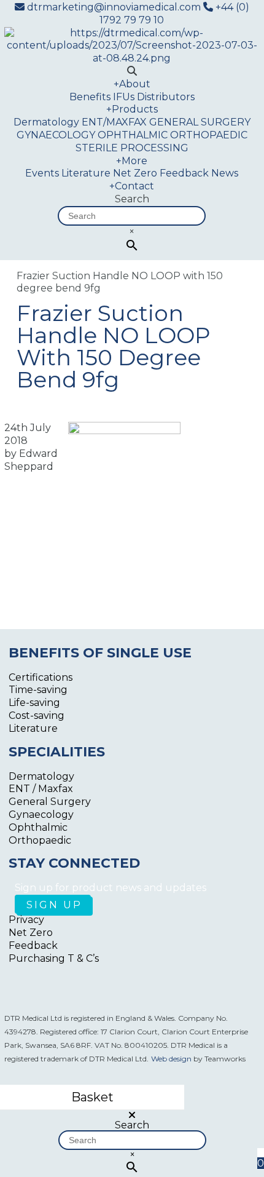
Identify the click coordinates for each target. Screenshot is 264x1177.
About (132, 84)
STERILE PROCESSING (132, 148)
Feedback (184, 173)
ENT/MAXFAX (114, 122)
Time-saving (38, 690)
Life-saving (34, 702)
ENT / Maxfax (41, 789)
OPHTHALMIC (133, 135)
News (224, 173)
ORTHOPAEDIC (208, 135)
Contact (131, 186)
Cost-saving (36, 715)
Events (42, 173)
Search (132, 199)
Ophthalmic (38, 827)
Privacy (26, 919)
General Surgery (50, 801)
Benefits (90, 97)
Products (132, 109)
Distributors (166, 97)
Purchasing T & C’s (54, 958)
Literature (86, 173)
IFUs (123, 97)
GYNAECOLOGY (56, 135)
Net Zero (135, 173)
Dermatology (46, 122)
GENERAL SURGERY (199, 122)
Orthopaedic (40, 840)
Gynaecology (41, 814)
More (131, 161)
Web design (171, 1058)
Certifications (40, 677)
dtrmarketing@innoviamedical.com (114, 7)
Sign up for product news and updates (110, 888)
